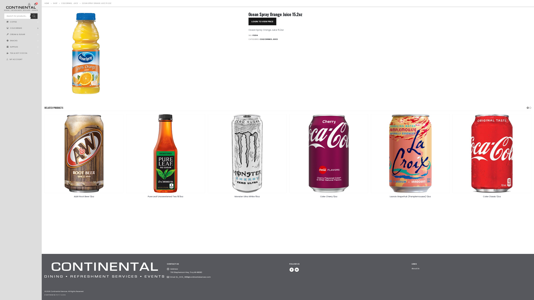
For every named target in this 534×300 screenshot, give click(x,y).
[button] (527, 107)
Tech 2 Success (61, 295)
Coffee (13, 22)
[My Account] (29, 4)
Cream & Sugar (17, 34)
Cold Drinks (16, 28)
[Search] (34, 16)
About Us (415, 268)
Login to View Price (262, 21)
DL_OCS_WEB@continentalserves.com (193, 277)
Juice (275, 39)
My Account (16, 59)
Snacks (13, 40)
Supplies (14, 47)
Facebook (292, 270)
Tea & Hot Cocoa (18, 53)
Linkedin (297, 270)
